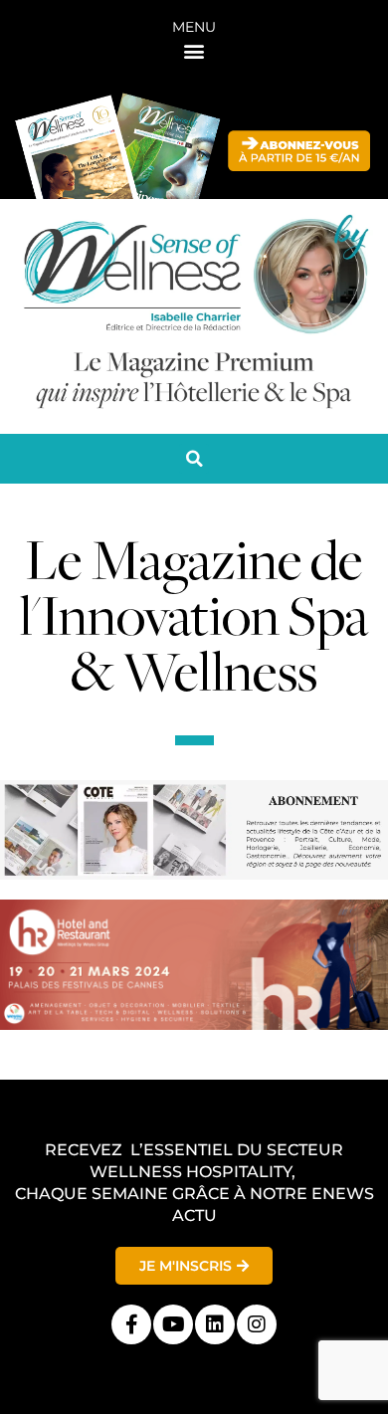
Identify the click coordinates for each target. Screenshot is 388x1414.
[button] (194, 50)
